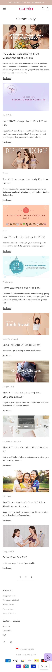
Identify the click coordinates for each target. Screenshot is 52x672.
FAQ (4, 635)
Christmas (8, 282)
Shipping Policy (9, 595)
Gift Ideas (7, 496)
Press (5, 173)
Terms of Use (8, 609)
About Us (6, 626)
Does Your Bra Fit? (15, 557)
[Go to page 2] (31, 577)
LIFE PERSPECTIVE (12, 441)
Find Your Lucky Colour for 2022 (24, 237)
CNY (5, 231)
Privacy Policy (8, 604)
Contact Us (7, 630)
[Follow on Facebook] (4, 642)
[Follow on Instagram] (11, 642)
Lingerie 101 (8, 387)
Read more (7, 78)
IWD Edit (7, 115)
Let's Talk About (10, 339)
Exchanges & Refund (11, 600)
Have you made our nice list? (22, 287)
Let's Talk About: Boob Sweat (22, 344)
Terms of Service (9, 613)
